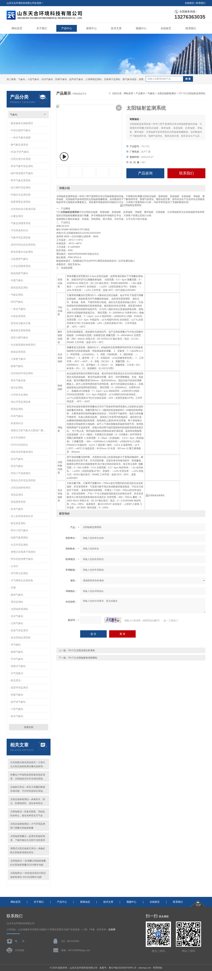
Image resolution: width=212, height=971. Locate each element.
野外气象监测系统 (21, 180)
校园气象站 (17, 651)
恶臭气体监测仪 (19, 630)
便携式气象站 (18, 666)
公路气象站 (17, 623)
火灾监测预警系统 (21, 266)
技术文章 (116, 28)
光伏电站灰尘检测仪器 (23, 208)
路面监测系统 (18, 351)
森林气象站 (17, 594)
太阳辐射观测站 (19, 609)
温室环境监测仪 (19, 687)
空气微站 (16, 644)
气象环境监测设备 (21, 237)
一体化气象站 (18, 308)
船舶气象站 (17, 366)
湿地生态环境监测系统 (23, 480)
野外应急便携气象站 (22, 559)
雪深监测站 (17, 601)
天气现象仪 (17, 673)
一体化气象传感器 (21, 137)
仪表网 (111, 929)
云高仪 (14, 566)
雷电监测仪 (17, 494)
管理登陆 (157, 967)
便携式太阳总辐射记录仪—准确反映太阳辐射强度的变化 (27, 850)
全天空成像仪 (18, 437)
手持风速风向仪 (19, 230)
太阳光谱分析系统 (21, 158)
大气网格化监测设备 (22, 580)
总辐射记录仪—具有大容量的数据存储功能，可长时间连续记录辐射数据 (27, 789)
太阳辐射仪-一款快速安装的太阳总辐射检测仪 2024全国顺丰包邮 (28, 875)
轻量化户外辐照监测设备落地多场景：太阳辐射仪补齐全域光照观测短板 (27, 777)
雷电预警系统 (18, 501)
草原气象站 (17, 466)
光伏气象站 (17, 616)
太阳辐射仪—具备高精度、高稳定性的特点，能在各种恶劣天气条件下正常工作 (27, 814)
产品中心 (66, 28)
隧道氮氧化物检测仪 (22, 123)
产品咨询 (145, 173)
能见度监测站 (18, 523)
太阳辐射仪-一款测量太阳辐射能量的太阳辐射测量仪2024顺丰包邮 (28, 862)
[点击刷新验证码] (113, 620)
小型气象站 (17, 709)
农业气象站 (17, 716)
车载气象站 (17, 280)
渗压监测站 (17, 387)
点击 (45, 114)
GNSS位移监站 (19, 444)
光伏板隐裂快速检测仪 (23, 344)
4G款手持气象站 (20, 151)
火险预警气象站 (19, 258)
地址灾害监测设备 (21, 401)
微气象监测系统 (19, 144)
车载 (13, 587)
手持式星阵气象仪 (21, 130)
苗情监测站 (17, 409)
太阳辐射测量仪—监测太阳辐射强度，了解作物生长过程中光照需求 (27, 838)
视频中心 (141, 28)
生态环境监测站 (19, 544)
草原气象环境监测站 (22, 166)
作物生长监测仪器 (21, 194)
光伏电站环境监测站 (22, 373)
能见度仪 (16, 680)
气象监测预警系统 (21, 223)
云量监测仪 (17, 216)
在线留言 (189, 3)
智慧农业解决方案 (21, 323)
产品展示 (140, 93)
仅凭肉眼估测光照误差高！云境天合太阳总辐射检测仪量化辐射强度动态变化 (27, 764)
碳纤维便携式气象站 (22, 173)
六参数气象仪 (18, 359)
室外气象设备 (18, 380)
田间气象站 (17, 301)
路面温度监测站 (19, 287)
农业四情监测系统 (21, 637)
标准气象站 (17, 509)
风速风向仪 (17, 423)
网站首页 (17, 28)
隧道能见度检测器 (21, 330)
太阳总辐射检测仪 (21, 487)
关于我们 (41, 28)
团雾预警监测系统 (21, 201)
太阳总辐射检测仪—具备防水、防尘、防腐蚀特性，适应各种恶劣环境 (27, 801)
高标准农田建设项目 (22, 451)
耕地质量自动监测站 (22, 251)
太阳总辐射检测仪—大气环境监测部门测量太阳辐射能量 (27, 825)
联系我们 (200, 3)
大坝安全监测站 (19, 394)
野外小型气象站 (19, 530)
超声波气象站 (18, 701)
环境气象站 (17, 416)
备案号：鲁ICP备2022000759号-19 (118, 967)
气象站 (13, 114)
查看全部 (28, 727)
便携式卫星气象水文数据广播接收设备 (30, 430)
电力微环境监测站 (21, 187)
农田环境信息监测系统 (23, 244)
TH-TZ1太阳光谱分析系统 (81, 650)
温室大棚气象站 (19, 337)
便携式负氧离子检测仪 (23, 551)
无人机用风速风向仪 (22, 516)
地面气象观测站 (19, 537)
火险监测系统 (18, 316)
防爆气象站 (17, 694)
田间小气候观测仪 (21, 473)
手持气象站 (17, 659)
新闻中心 (91, 28)
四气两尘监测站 (19, 573)
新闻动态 (85, 901)
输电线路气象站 (19, 273)
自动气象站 (17, 459)
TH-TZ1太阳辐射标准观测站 (82, 657)
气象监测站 (17, 294)
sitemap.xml (144, 967)
